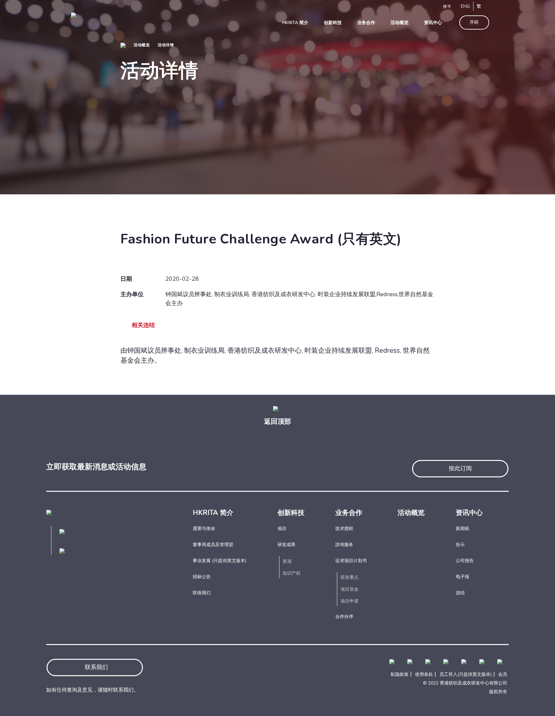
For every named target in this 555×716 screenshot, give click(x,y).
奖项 (287, 561)
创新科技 (291, 512)
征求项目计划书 (351, 561)
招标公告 (202, 577)
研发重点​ (349, 577)
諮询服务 (344, 545)
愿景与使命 (204, 529)
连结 (460, 593)
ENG (465, 6)
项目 (282, 529)
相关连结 (143, 325)
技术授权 (344, 529)
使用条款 (424, 674)
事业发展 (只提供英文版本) (219, 561)
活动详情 (166, 45)
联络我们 (202, 593)
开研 (474, 22)
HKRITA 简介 (213, 512)
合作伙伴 (344, 617)
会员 (502, 674)
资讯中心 (469, 512)
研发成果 (286, 545)
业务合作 (348, 512)
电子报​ (462, 577)
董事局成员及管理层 (213, 545)
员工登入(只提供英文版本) (465, 674)
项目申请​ (349, 601)
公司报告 (465, 561)
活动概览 (142, 45)
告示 (460, 545)
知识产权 (292, 573)
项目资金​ (349, 589)
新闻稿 (462, 529)
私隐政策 (400, 674)
